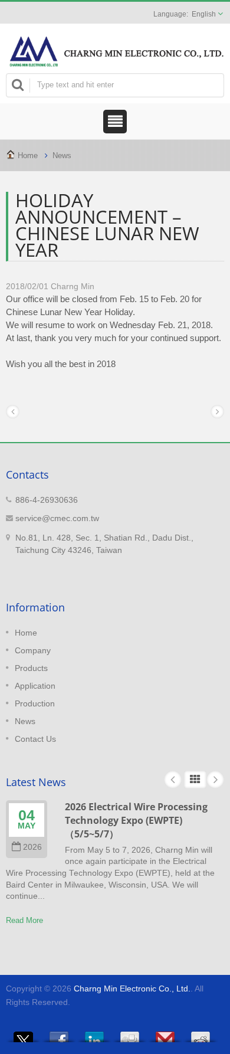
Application (35, 685)
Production (35, 703)
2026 (32, 847)
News (61, 155)
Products (31, 668)
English (204, 14)
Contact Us (35, 739)
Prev (173, 779)
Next (215, 779)
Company (33, 650)
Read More (24, 920)
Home (28, 155)
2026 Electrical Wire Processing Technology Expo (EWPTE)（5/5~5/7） (136, 820)
